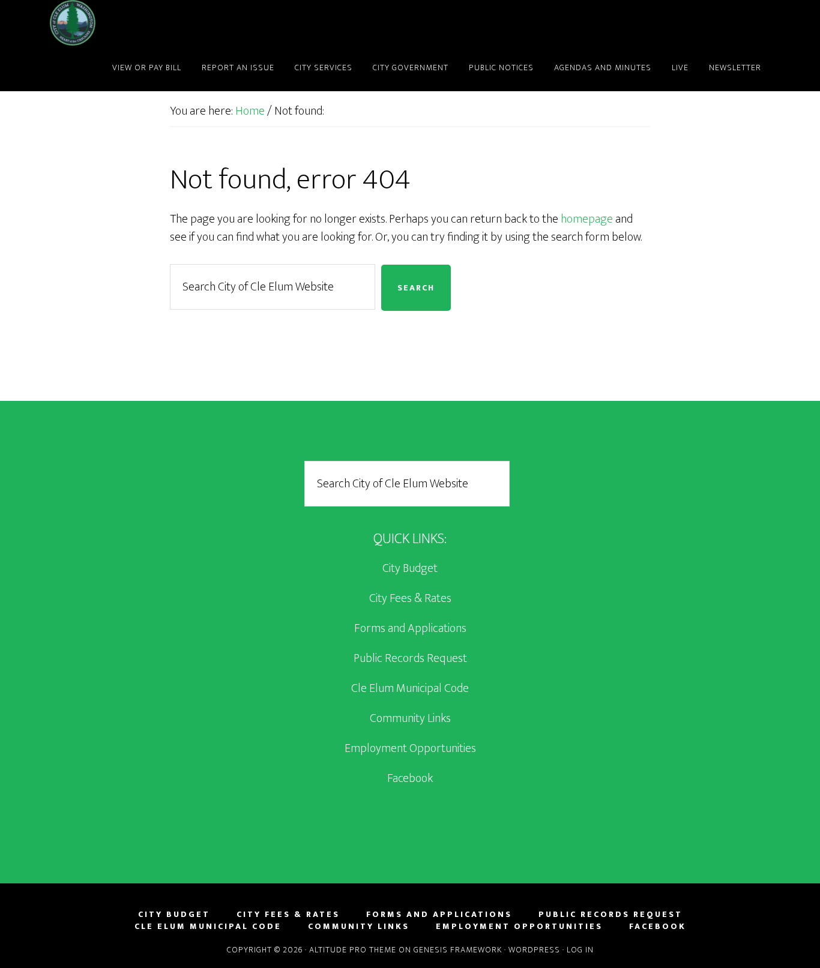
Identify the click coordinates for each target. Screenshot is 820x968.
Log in (580, 950)
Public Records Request (410, 658)
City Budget (410, 568)
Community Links (410, 718)
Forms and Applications (410, 628)
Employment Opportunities (410, 748)
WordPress (534, 950)
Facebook (410, 778)
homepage (587, 219)
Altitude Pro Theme (352, 950)
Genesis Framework (458, 950)
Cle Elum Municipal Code (410, 688)
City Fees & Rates (410, 598)
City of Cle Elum (158, 23)
